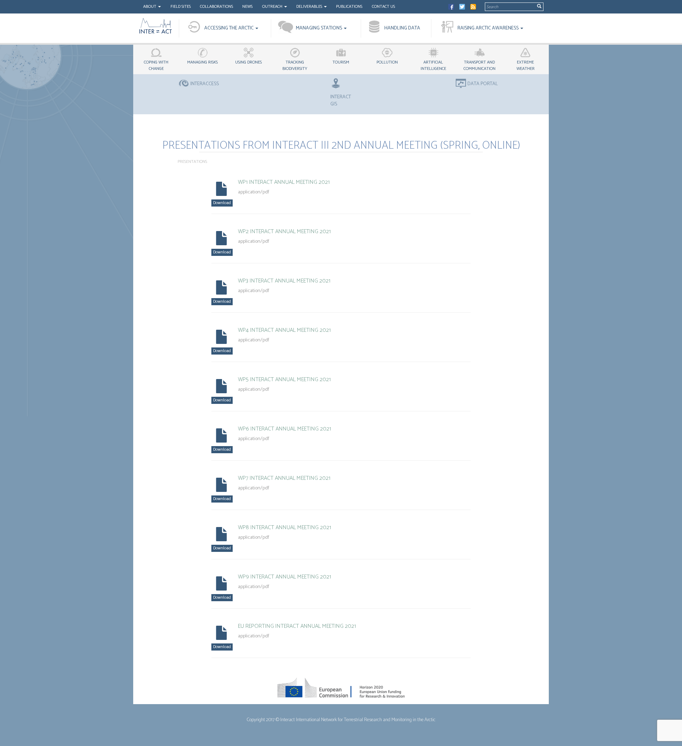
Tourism (340, 62)
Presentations (192, 162)
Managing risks (202, 62)
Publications (349, 6)
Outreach (272, 6)
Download (222, 202)
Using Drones (248, 62)
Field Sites (180, 6)
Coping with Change (156, 65)
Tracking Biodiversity (294, 65)
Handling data (402, 28)
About (150, 6)
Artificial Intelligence (433, 65)
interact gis (340, 100)
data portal (482, 84)
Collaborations (216, 6)
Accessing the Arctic (229, 28)
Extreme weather (525, 65)
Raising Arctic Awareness (489, 28)
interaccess (204, 84)
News (247, 6)
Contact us (383, 6)
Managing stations (319, 28)
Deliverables (309, 6)
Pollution (387, 62)
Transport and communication (480, 65)
